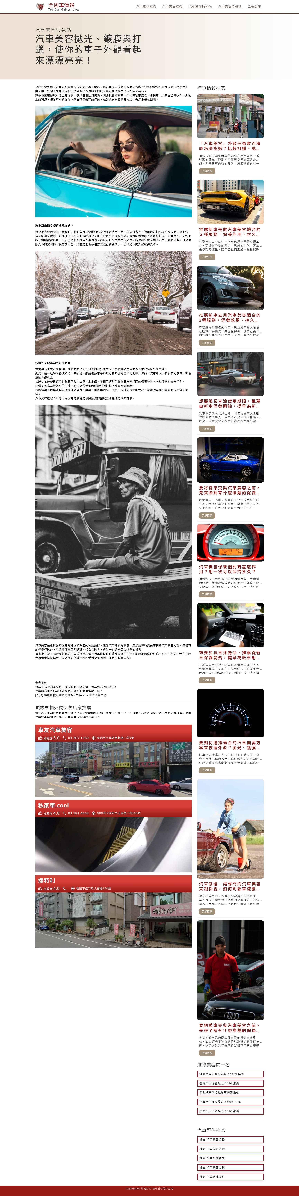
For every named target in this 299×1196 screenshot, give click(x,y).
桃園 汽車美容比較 (212, 1167)
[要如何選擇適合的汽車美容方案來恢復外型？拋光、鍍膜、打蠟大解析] (230, 732)
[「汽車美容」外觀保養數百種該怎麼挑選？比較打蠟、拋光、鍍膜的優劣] (230, 135)
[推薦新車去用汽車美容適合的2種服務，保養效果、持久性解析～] (230, 307)
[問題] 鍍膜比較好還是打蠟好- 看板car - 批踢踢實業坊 (70, 695)
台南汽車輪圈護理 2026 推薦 (219, 1083)
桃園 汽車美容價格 (212, 1139)
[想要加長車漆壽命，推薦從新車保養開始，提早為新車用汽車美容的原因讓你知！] (230, 644)
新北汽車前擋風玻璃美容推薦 (219, 1092)
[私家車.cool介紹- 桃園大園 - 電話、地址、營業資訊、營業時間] (113, 836)
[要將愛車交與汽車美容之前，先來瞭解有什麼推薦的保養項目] (230, 479)
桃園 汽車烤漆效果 (212, 1177)
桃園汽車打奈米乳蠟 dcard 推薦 (222, 1074)
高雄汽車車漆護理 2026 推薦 (219, 1111)
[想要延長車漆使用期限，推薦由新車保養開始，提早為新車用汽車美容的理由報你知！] (230, 393)
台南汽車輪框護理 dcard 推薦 (220, 1102)
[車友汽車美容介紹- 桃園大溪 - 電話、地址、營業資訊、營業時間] (113, 761)
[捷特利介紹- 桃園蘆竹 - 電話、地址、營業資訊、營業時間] (113, 911)
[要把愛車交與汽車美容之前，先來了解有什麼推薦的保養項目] (230, 989)
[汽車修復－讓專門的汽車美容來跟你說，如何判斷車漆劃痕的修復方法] (230, 848)
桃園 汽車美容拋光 (212, 1149)
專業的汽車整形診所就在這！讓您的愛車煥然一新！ (69, 691)
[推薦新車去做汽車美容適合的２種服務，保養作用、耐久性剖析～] (230, 221)
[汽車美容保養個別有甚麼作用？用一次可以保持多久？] (230, 562)
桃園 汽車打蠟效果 (212, 1158)
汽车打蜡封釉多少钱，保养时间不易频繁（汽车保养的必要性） (76, 687)
